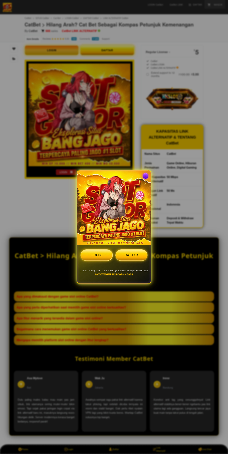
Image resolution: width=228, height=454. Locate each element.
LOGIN (97, 255)
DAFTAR (131, 255)
